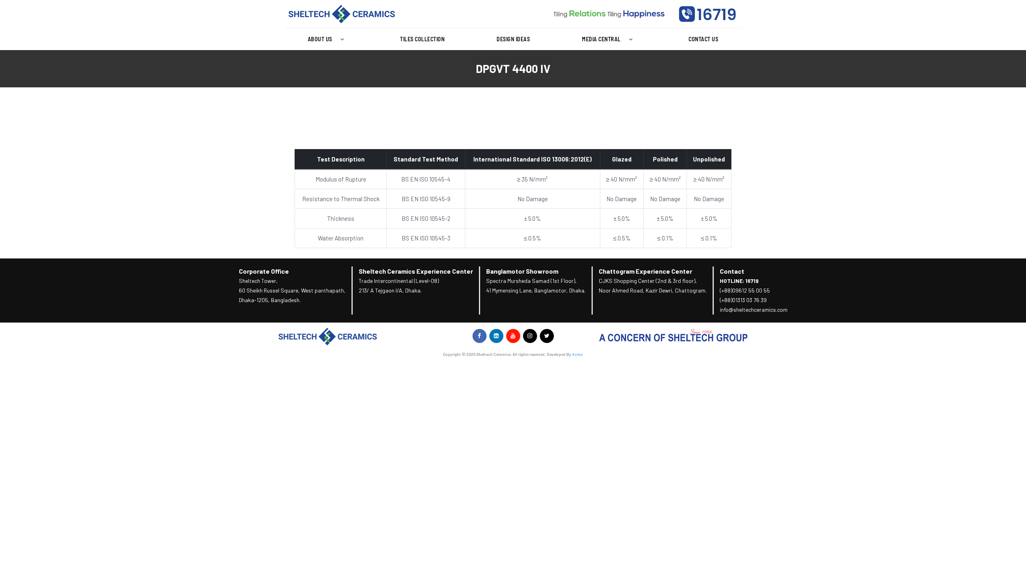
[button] (328, 39)
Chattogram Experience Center (645, 271)
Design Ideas (513, 39)
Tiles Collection (422, 39)
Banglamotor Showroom (522, 271)
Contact (732, 271)
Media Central (601, 39)
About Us (320, 39)
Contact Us (703, 39)
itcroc (577, 354)
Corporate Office (264, 271)
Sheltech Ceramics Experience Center (416, 271)
